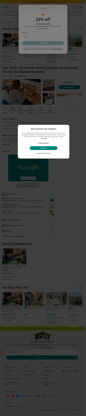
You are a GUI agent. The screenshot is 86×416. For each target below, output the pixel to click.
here (45, 138)
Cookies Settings (43, 143)
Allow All (43, 148)
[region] (43, 142)
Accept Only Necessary (43, 153)
